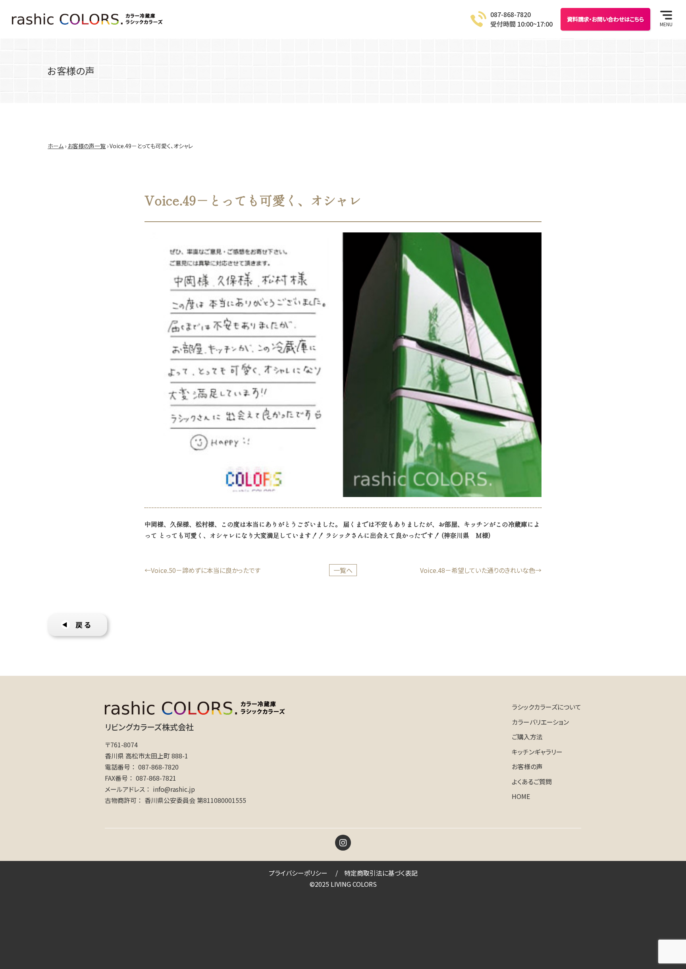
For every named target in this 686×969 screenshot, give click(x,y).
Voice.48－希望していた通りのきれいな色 (477, 570)
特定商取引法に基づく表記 (381, 873)
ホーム (56, 146)
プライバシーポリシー (298, 873)
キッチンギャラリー (537, 751)
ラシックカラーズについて (546, 707)
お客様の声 (527, 766)
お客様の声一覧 (86, 146)
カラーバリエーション (540, 722)
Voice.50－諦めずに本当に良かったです (205, 570)
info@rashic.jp (174, 789)
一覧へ (343, 570)
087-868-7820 (158, 767)
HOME (521, 796)
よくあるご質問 (532, 781)
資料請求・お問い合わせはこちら (605, 19)
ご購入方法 (527, 736)
